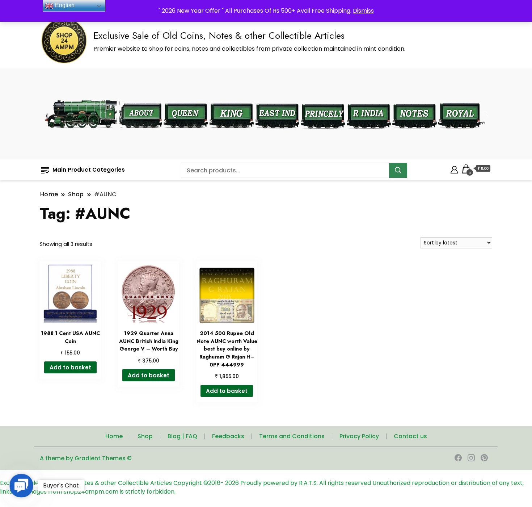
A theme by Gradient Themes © (86, 458)
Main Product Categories (88, 169)
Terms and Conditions (292, 436)
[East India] (277, 98)
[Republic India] (369, 98)
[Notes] (414, 98)
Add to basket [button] (70, 367)
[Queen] (186, 98)
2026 (232, 483)
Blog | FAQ (182, 436)
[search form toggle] (485, 114)
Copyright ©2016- (199, 483)
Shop (145, 436)
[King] (232, 98)
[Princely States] (323, 98)
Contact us (410, 436)
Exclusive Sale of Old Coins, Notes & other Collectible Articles (219, 35)
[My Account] (454, 168)
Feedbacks (228, 436)
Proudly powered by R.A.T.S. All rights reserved (305, 483)
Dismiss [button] (363, 11)
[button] (21, 485)
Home (114, 436)
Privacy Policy (359, 436)
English (64, 5)
